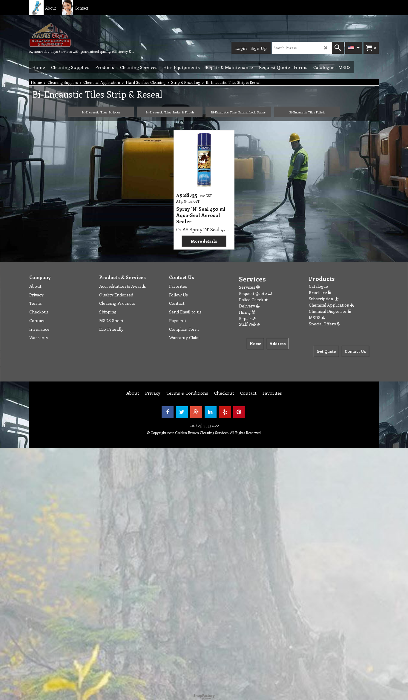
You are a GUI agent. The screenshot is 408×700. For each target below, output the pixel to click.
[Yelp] (225, 412)
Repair (245, 318)
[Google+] (196, 412)
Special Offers (323, 324)
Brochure (318, 292)
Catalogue (318, 286)
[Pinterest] (239, 412)
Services (247, 287)
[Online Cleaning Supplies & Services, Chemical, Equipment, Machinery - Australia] (74, 35)
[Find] (338, 48)
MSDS (315, 317)
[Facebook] (168, 412)
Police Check (251, 299)
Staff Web (248, 324)
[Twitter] (182, 412)
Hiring (245, 312)
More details (204, 241)
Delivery (247, 306)
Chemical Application (329, 305)
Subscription (322, 298)
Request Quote (253, 293)
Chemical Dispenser (328, 311)
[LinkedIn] (211, 412)
